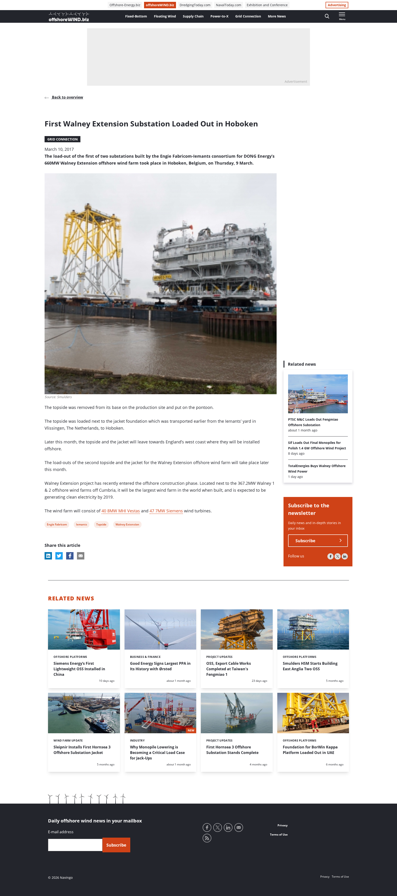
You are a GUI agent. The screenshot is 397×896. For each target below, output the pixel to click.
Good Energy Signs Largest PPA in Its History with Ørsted (160, 666)
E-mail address (61, 831)
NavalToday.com (228, 5)
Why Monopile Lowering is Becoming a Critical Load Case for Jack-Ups (157, 753)
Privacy (283, 825)
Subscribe (305, 540)
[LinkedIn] (345, 556)
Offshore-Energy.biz (125, 5)
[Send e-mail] (238, 827)
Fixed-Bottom (136, 16)
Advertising (337, 5)
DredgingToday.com (195, 5)
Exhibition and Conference (267, 5)
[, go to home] (69, 16)
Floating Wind (165, 16)
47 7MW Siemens (166, 511)
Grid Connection (248, 16)
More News (277, 16)
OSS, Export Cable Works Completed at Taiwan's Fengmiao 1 (228, 669)
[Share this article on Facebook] (70, 555)
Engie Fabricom (57, 525)
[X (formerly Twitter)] (338, 556)
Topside (101, 525)
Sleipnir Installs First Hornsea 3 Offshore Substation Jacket (82, 750)
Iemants (81, 525)
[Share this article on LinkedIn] (48, 555)
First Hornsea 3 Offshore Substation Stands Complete (232, 750)
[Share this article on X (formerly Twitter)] (59, 555)
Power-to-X (219, 16)
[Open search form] (327, 16)
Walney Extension (127, 525)
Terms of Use (279, 834)
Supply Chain (193, 16)
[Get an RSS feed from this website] (207, 838)
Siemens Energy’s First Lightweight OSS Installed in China (79, 669)
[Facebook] (330, 556)
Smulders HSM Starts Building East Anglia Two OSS (310, 666)
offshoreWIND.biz (160, 5)
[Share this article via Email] (80, 555)
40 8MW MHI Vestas (121, 511)
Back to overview (67, 97)
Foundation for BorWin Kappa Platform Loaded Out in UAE (310, 750)
